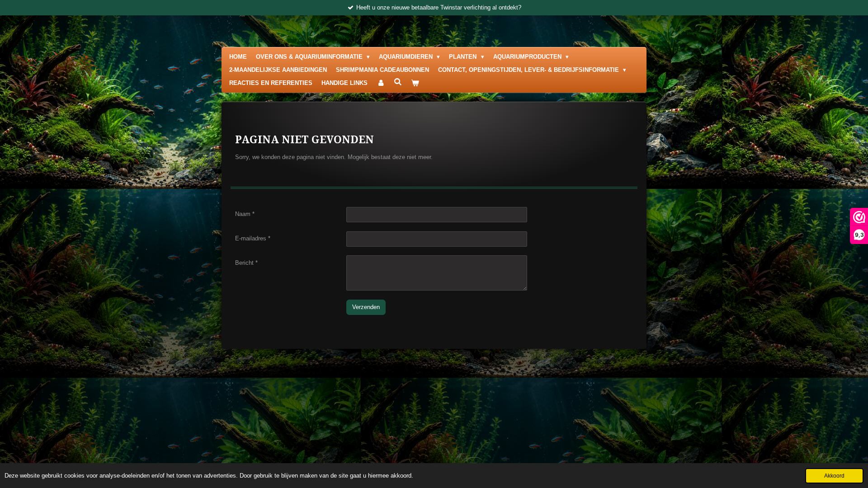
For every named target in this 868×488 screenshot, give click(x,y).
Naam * (245, 214)
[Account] (380, 83)
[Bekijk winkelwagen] (415, 83)
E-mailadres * (252, 238)
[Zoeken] (397, 82)
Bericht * (246, 262)
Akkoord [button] (834, 476)
